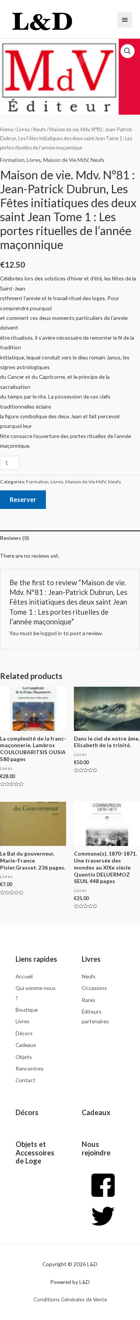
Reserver (23, 499)
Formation (12, 159)
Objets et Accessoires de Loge (35, 1152)
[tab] (70, 537)
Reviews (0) (14, 538)
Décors (27, 1112)
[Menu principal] (124, 20)
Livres (23, 129)
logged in (51, 633)
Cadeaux (96, 1112)
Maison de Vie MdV (65, 159)
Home (6, 129)
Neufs (39, 129)
